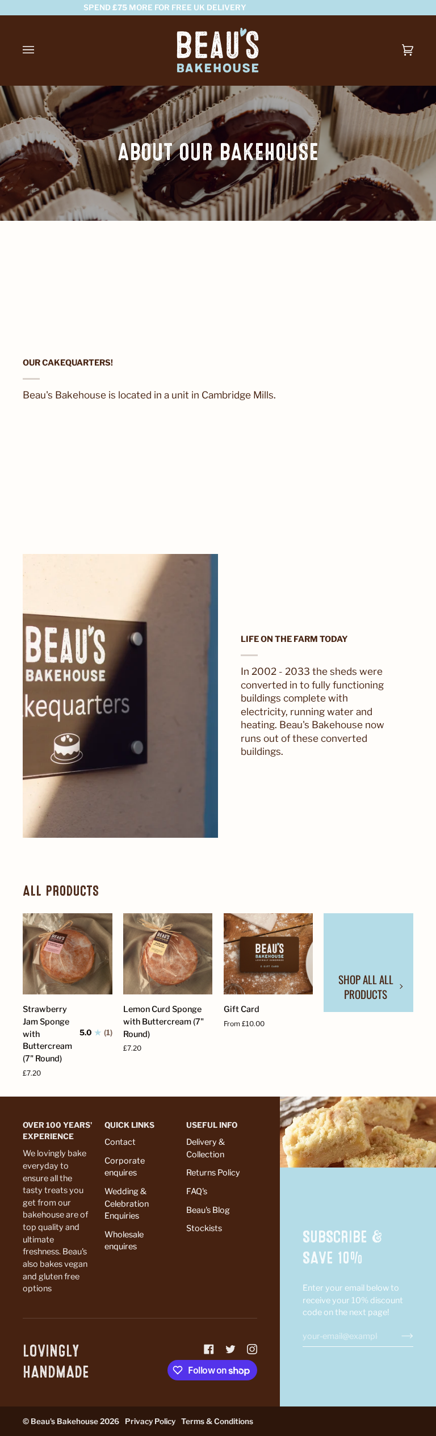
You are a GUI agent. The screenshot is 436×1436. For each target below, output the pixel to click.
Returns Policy (213, 1173)
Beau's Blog (208, 1210)
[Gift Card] (268, 953)
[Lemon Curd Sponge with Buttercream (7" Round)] (168, 953)
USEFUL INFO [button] (211, 1125)
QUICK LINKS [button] (129, 1125)
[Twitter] (230, 1349)
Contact (120, 1142)
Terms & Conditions (217, 1421)
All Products (61, 891)
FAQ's (196, 1191)
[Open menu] (40, 50)
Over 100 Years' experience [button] (57, 1130)
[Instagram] (252, 1349)
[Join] (398, 1336)
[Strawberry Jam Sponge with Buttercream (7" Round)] (67, 953)
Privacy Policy (150, 1421)
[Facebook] (209, 1349)
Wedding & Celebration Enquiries (126, 1203)
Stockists (204, 1228)
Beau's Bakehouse (64, 1421)
